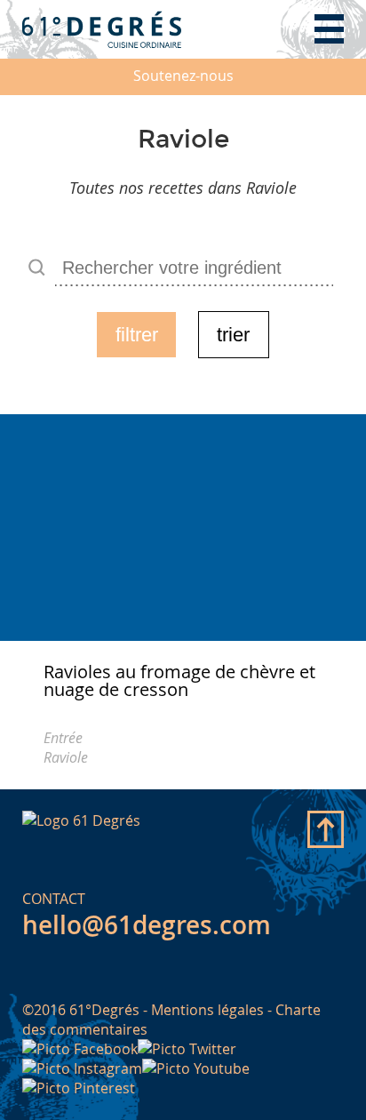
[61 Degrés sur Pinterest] (78, 1088)
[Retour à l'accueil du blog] (102, 29)
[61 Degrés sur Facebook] (80, 1049)
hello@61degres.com (146, 924)
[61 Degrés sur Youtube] (196, 1068)
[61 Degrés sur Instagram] (82, 1068)
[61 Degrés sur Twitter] (187, 1049)
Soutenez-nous (183, 75)
